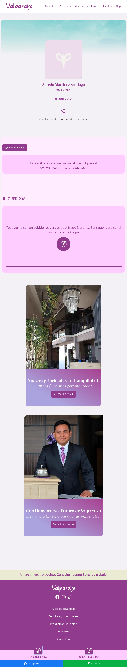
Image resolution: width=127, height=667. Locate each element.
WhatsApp (81, 168)
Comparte (33, 663)
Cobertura (63, 639)
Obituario (65, 6)
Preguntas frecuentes (63, 624)
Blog (118, 6)
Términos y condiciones (63, 616)
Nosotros (63, 631)
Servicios (50, 6)
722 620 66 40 (65, 394)
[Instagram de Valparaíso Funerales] (64, 597)
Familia (107, 6)
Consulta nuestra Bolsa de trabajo (82, 574)
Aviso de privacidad (63, 608)
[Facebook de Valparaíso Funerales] (57, 597)
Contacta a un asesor (63, 524)
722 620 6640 (48, 168)
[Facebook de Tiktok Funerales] (70, 597)
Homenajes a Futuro (87, 6)
